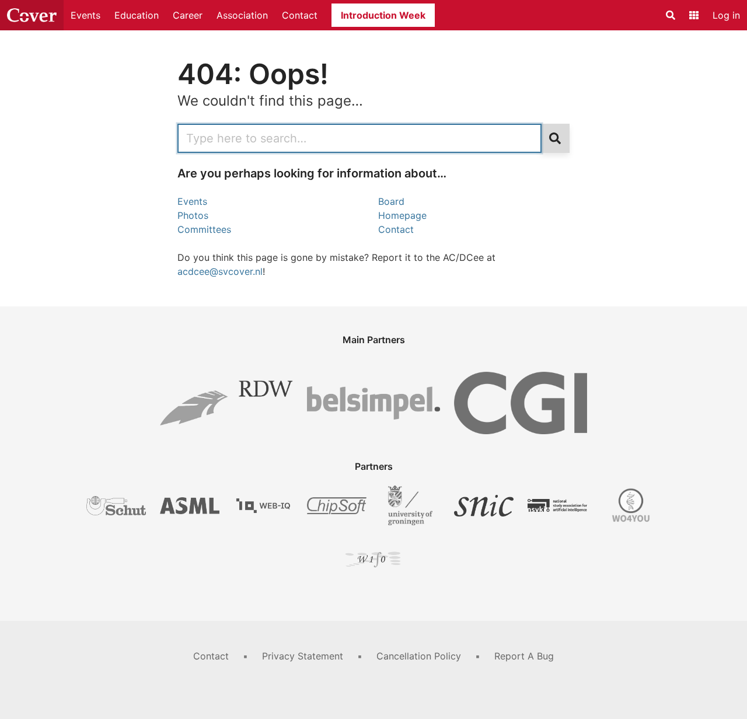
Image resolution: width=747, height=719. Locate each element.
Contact (299, 15)
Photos (192, 215)
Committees (204, 229)
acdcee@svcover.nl (220, 271)
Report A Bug (524, 656)
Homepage (402, 215)
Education (136, 15)
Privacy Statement (302, 656)
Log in (726, 15)
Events (85, 15)
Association (242, 15)
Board (391, 201)
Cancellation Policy (418, 656)
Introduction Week (383, 15)
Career (188, 15)
